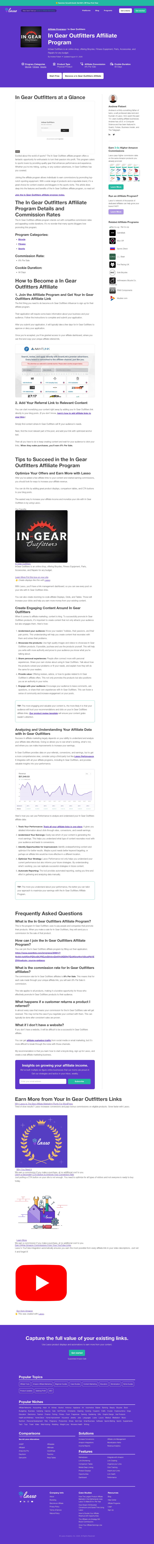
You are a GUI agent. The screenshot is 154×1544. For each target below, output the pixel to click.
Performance (111, 1477)
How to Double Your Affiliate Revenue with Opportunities (89, 1514)
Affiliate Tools (25, 1384)
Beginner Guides (61, 1384)
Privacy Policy (54, 1507)
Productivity (63, 1421)
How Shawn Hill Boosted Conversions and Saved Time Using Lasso (91, 1507)
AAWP (21, 1444)
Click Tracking (112, 1467)
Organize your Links (114, 1464)
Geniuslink (22, 1458)
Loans (95, 1418)
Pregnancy (53, 1421)
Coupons (96, 1411)
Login (110, 1507)
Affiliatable (50, 1444)
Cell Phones (61, 1411)
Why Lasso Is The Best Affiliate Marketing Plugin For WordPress (44, 1103)
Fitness (22, 244)
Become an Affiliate (56, 1503)
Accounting (37, 1408)
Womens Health (76, 1424)
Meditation (116, 1418)
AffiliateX (22, 1448)
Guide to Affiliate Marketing (45, 11)
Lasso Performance (84, 756)
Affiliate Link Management (116, 1439)
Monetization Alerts (114, 1443)
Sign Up (111, 1510)
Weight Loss (64, 1424)
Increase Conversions (86, 1439)
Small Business (89, 1421)
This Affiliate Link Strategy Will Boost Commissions (89, 1520)
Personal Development (35, 1421)
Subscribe (79, 1081)
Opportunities (84, 1474)
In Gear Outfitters (23, 563)
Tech (20, 1424)
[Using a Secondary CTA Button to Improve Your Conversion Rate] (41, 1212)
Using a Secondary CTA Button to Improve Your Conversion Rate (44, 1174)
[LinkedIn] (111, 134)
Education (103, 1384)
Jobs (79, 1418)
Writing (86, 1424)
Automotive (90, 1408)
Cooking (88, 1411)
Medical (108, 1418)
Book (126, 1408)
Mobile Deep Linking (86, 1467)
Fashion (40, 1414)
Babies (97, 1408)
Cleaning (80, 1411)
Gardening (92, 1414)
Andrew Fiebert (55, 57)
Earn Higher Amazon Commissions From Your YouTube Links (43, 1245)
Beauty (112, 1408)
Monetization (115, 1384)
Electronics (32, 1414)
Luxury (101, 1418)
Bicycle (21, 239)
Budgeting (22, 1411)
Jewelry (73, 1418)
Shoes (71, 1421)
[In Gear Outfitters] (41, 536)
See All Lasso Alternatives (29, 1439)
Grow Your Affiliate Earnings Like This (90, 1526)
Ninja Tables (51, 1458)
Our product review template (43, 713)
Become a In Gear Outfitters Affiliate (83, 76)
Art (83, 1408)
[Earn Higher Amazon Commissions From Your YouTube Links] (41, 1283)
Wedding (55, 1424)
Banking (105, 1408)
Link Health (111, 1474)
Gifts (99, 1414)
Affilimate (50, 1448)
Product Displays (85, 1471)
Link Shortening (84, 1461)
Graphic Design (108, 1414)
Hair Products (120, 1414)
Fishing (54, 1414)
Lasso (47, 580)
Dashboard (83, 1477)
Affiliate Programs (114, 1503)
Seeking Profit (41, 1391)
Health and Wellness (26, 1418)
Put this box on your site (37, 577)
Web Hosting (45, 1424)
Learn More (20, 577)
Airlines (54, 1408)
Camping (39, 1411)
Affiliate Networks (25, 1408)
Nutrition (22, 1421)
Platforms (86, 10)
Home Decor (39, 1418)
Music (124, 1418)
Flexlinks (50, 1454)
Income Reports (84, 1446)
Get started (140, 11)
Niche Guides (128, 1384)
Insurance (65, 1418)
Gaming (84, 1414)
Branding (53, 1500)
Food (68, 1414)
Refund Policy (55, 1513)
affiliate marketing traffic (39, 1040)
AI (49, 1408)
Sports (21, 248)
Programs (108, 10)
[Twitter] (115, 134)
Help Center (112, 1500)
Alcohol (61, 1408)
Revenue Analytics (113, 1446)
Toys (26, 1424)
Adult (45, 1408)
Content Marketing (90, 1384)
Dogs (129, 1411)
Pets (46, 1421)
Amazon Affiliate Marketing (42, 1384)
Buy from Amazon (25, 1311)
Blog (97, 10)
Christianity (71, 1411)
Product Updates (26, 1391)
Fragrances (75, 1414)
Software (99, 1421)
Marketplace (83, 1457)
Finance (47, 1414)
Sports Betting (109, 1421)
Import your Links (113, 1471)
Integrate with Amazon (115, 1457)
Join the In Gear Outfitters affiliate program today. (40, 195)
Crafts (103, 1411)
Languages (87, 1418)
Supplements (128, 1421)
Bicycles (119, 1408)
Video (37, 1424)
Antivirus (68, 1408)
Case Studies (75, 1384)
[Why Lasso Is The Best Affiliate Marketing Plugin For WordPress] (41, 1141)
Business (31, 1411)
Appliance (76, 1408)
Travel (31, 1424)
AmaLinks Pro (24, 1451)
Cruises (110, 1411)
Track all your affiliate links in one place (62, 826)
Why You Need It (24, 1169)
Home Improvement (53, 1418)
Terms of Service (55, 1510)
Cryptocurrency (119, 1411)
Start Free (54, 76)
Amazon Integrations (86, 1443)
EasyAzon (22, 1454)
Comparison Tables (86, 1464)
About (52, 1497)
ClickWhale (51, 1451)
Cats (54, 1411)
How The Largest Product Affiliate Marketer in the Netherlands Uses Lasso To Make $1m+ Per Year (91, 1499)
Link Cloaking (112, 1461)
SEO (50, 1391)
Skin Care (78, 1421)
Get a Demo (125, 11)
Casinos (47, 1411)
